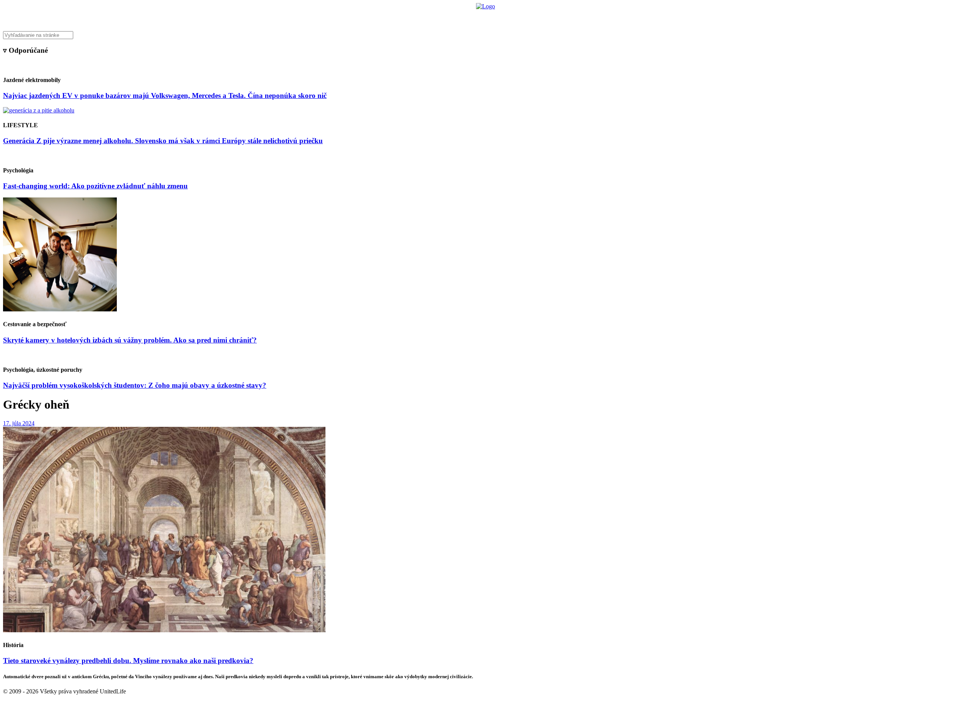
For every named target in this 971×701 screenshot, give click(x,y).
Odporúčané (566, 17)
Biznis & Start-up (439, 17)
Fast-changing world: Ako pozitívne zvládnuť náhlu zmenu (95, 186)
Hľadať (594, 17)
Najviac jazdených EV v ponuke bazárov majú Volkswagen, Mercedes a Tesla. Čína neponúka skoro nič (165, 95)
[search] (485, 35)
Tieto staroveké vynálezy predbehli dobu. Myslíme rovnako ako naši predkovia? (128, 661)
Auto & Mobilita (483, 17)
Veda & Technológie (390, 17)
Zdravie (537, 17)
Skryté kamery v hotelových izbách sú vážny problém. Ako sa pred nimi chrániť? (130, 340)
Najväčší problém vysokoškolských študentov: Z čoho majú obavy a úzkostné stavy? (134, 385)
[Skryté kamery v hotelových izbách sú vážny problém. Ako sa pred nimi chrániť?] (60, 309)
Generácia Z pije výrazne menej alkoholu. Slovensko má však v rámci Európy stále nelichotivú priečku (163, 141)
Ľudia (515, 17)
